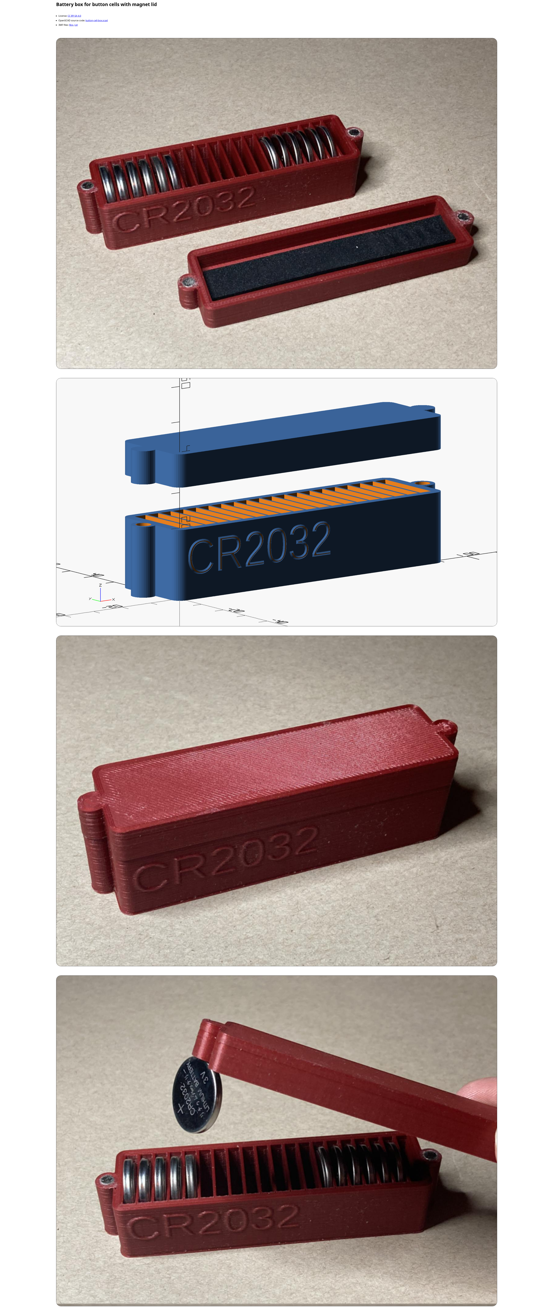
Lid (76, 24)
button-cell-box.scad (97, 20)
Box (71, 24)
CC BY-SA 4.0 (74, 15)
